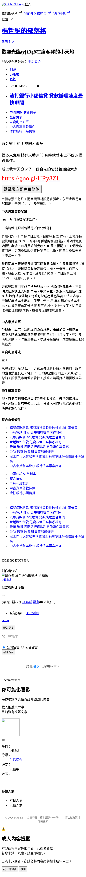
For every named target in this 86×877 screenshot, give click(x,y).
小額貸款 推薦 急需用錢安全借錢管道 (36, 432)
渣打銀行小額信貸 (22, 131)
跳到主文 (8, 42)
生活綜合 (34, 61)
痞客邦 (27, 602)
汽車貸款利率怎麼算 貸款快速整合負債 (37, 437)
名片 (13, 79)
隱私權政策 (71, 817)
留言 (36, 602)
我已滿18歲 (9, 869)
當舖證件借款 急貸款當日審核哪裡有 (36, 442)
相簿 (13, 69)
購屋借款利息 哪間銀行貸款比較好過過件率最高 (44, 427)
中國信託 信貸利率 (23, 112)
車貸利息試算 (19, 122)
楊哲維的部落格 (24, 30)
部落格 (14, 74)
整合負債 (16, 117)
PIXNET (18, 817)
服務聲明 (43, 821)
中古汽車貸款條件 (22, 126)
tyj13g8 (6, 579)
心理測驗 (32, 613)
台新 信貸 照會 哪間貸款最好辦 (32, 451)
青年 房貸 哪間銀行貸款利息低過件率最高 (39, 447)
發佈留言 (8, 652)
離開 (23, 869)
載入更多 (8, 627)
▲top (5, 620)
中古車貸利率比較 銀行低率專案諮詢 (36, 466)
